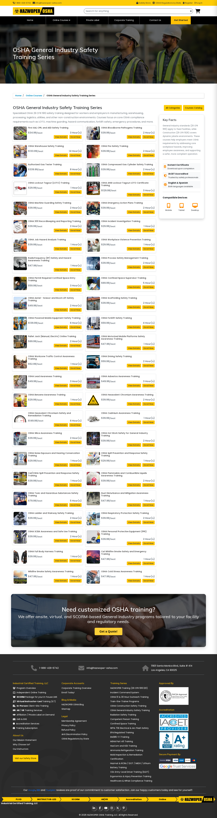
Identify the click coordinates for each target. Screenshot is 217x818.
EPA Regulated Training (122, 732)
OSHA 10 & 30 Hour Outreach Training (129, 696)
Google (32, 790)
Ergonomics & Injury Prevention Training (130, 776)
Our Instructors (20, 748)
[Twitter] (117, 808)
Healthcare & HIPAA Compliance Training (131, 780)
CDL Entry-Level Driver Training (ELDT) (129, 771)
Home (30, 20)
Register (188, 2)
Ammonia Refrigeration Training (126, 750)
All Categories (173, 107)
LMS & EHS (22, 719)
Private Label (92, 20)
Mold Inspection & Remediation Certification (126, 756)
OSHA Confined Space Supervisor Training (123, 278)
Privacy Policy (68, 725)
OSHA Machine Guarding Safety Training (49, 203)
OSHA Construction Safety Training (128, 705)
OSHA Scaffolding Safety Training (119, 298)
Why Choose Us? (21, 744)
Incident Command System (124, 692)
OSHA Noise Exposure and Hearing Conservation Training (54, 454)
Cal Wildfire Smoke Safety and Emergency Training (123, 552)
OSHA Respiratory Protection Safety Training (125, 513)
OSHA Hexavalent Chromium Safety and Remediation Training (49, 414)
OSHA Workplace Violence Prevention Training (126, 239)
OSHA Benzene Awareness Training (46, 395)
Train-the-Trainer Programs (124, 701)
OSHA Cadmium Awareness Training (120, 413)
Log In (199, 2)
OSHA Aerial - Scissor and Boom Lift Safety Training (51, 299)
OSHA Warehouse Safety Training (46, 146)
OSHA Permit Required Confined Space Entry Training (51, 279)
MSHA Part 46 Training (121, 741)
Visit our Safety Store (25, 758)
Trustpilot (51, 790)
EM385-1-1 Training (119, 736)
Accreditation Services (27, 723)
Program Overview (26, 688)
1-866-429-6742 (23, 2)
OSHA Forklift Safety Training (116, 318)
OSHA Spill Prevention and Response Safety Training (124, 454)
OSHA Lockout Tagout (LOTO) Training (48, 183)
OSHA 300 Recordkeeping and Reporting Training (54, 221)
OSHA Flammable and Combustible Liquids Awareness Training (124, 474)
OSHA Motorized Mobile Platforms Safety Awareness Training (123, 337)
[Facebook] (100, 808)
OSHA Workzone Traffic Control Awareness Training (51, 357)
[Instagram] (111, 808)
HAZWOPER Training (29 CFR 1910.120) (129, 688)
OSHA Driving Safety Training (116, 356)
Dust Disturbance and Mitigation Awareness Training (124, 494)
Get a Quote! (108, 631)
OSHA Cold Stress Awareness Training (121, 571)
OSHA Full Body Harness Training (45, 551)
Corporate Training (124, 20)
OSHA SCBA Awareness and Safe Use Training (52, 531)
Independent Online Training (31, 692)
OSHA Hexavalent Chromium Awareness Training (127, 395)
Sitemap (66, 708)
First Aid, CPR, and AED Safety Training (48, 128)
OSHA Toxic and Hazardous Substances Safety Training (53, 494)
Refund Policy (68, 729)
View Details (61, 137)
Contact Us (155, 20)
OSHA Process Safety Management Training (124, 258)
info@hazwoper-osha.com (49, 2)
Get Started (181, 20)
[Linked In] (94, 808)
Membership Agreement (74, 720)
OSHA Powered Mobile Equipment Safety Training (54, 318)
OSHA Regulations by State (168, 2)
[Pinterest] (123, 808)
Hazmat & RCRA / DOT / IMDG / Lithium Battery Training (130, 765)
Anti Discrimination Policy (74, 734)
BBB (38, 790)
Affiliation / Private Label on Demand (35, 714)
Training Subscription (27, 728)
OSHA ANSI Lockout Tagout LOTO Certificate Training (125, 184)
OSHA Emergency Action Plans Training (122, 203)
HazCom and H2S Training (123, 745)
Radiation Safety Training (123, 714)
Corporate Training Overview (76, 688)
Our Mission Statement (25, 740)
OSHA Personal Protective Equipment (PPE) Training (124, 532)
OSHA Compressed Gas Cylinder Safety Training (127, 164)
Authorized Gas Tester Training (45, 164)
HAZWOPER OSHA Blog (73, 704)
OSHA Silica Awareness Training (45, 433)
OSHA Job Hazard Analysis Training (47, 239)
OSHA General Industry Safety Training (130, 710)
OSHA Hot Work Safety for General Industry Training (124, 434)
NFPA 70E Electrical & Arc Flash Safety (129, 728)
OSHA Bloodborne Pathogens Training (121, 128)
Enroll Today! (68, 692)
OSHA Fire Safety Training (114, 146)
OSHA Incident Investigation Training (120, 221)
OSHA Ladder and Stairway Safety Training (51, 513)
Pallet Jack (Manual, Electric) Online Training (52, 336)
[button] (198, 11)
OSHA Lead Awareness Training (45, 376)
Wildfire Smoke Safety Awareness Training (50, 571)
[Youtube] (106, 808)
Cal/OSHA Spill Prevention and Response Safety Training (53, 474)
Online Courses (60, 20)
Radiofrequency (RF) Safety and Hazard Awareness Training (49, 259)
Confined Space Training (123, 723)
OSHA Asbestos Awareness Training (120, 376)
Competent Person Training (124, 719)
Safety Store (145, 2)
